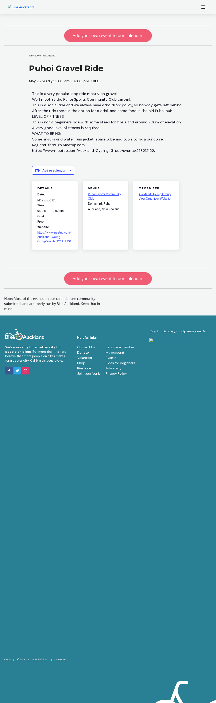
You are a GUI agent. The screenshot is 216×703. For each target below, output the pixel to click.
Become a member (120, 347)
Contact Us (86, 347)
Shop (81, 363)
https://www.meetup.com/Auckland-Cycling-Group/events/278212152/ (54, 236)
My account (115, 352)
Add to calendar (53, 170)
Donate (83, 352)
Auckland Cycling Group (155, 194)
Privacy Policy (116, 373)
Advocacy (114, 368)
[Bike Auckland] (21, 7)
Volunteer (84, 358)
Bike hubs (84, 368)
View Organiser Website (155, 198)
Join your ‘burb (88, 373)
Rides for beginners (120, 363)
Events (111, 358)
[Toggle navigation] (204, 6)
